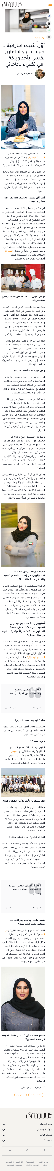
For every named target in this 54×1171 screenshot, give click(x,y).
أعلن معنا (30, 1162)
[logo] (12, 4)
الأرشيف (19, 1162)
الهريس (14, 751)
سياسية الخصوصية (14, 1165)
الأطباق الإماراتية (36, 657)
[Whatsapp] (49, 30)
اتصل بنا (9, 1162)
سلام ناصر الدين (25, 74)
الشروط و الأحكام (32, 1165)
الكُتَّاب (45, 1165)
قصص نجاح (21, 1095)
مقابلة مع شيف (36, 1095)
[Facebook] (49, 16)
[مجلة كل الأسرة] (27, 1115)
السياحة (9, 251)
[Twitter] (49, 23)
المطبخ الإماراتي (36, 158)
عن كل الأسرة (42, 1162)
